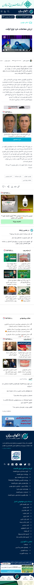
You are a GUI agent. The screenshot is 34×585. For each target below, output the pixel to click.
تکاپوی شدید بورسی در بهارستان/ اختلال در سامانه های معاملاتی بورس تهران (16, 242)
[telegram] (16, 464)
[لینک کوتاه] (18, 187)
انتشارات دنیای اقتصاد (22, 492)
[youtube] (20, 464)
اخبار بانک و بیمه (24, 522)
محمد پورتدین (27, 180)
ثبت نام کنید (11, 571)
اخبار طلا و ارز (25, 510)
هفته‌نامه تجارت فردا (22, 489)
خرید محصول (17, 139)
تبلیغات (26, 544)
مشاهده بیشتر (7, 411)
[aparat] (8, 464)
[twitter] (25, 464)
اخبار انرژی (26, 516)
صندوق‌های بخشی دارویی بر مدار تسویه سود (19, 391)
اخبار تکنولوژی (25, 528)
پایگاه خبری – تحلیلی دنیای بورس (18, 486)
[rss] (4, 464)
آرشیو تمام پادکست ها (23, 537)
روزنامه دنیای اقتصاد (22, 474)
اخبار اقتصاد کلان (24, 504)
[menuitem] (12, 187)
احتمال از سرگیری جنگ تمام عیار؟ (23, 395)
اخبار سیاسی (25, 525)
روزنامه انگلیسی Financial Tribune (18, 480)
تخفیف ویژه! (17, 222)
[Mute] (5, 211)
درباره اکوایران (24, 550)
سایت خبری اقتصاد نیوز (21, 477)
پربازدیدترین (23, 379)
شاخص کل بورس (27, 17)
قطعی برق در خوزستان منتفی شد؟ (22, 407)
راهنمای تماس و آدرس (21, 547)
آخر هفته (26, 531)
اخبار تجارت (26, 513)
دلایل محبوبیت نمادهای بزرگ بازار (21, 238)
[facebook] (13, 464)
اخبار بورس (9, 176)
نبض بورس (24, 22)
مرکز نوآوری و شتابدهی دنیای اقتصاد (18, 495)
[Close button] (33, 564)
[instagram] (29, 464)
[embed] (15, 187)
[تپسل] (3, 112)
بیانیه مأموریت (24, 553)
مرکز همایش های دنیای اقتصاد (19, 483)
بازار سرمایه (18, 176)
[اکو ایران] (25, 11)
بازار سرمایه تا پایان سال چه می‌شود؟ (20, 234)
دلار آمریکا (5, 17)
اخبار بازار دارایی (24, 519)
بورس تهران (27, 176)
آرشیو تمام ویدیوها (23, 534)
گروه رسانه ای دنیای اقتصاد (20, 471)
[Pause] (3, 211)
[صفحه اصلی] (17, 576)
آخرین (30, 379)
